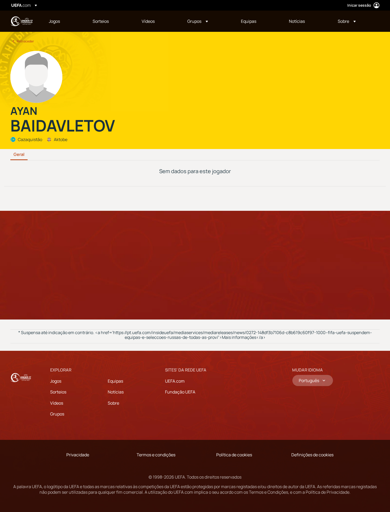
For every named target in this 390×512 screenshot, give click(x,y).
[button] (197, 21)
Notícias (116, 392)
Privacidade (77, 455)
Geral (19, 154)
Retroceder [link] (25, 41)
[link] (54, 21)
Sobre (113, 403)
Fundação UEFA (180, 392)
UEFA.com (175, 381)
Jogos (55, 381)
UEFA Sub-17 (21, 21)
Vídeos (56, 403)
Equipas (115, 381)
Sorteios (58, 392)
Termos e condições (156, 455)
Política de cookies (234, 455)
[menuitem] (64, 21)
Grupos (57, 414)
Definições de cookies (312, 455)
